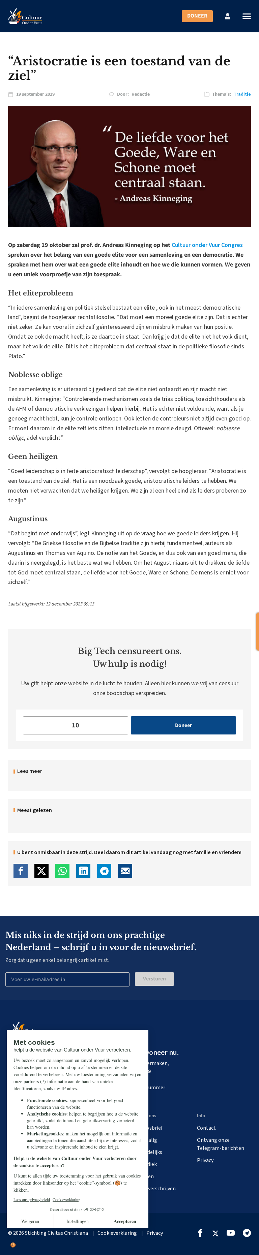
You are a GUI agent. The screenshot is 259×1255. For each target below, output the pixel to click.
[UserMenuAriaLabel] (227, 16)
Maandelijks (148, 1152)
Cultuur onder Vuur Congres (207, 245)
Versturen (154, 978)
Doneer (197, 16)
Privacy (205, 1160)
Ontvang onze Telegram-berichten (220, 1144)
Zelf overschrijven (155, 1188)
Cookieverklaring (117, 1233)
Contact (206, 1128)
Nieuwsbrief (149, 1128)
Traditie (242, 94)
